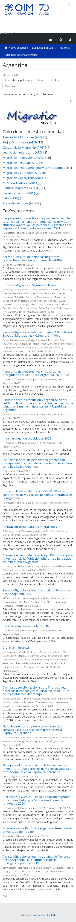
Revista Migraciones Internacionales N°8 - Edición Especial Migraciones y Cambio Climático (37, 333)
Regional (65, 47)
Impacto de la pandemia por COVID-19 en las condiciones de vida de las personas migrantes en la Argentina (37, 494)
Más (5, 895)
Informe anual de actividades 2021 (27, 438)
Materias (10, 86)
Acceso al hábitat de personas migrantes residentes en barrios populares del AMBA (32, 258)
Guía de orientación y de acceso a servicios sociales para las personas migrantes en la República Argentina (32, 729)
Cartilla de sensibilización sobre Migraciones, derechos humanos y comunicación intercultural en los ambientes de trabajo (36, 690)
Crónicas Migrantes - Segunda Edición (29, 285)
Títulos (55, 80)
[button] (61, 39)
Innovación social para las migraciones (30, 527)
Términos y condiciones (32, 915)
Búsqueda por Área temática (21, 54)
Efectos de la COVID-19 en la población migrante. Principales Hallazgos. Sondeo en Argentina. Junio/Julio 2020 (37, 800)
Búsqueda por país (43, 47)
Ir (70, 101)
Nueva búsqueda (18, 47)
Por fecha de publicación (19, 80)
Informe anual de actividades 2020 (27, 626)
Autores (41, 80)
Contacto (51, 915)
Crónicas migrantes (16, 647)
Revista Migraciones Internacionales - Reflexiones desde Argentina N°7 (37, 592)
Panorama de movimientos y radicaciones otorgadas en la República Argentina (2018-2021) (37, 373)
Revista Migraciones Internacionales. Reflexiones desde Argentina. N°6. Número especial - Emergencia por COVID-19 (36, 859)
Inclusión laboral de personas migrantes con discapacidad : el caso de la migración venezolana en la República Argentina (37, 463)
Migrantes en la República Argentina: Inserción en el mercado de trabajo (37, 830)
